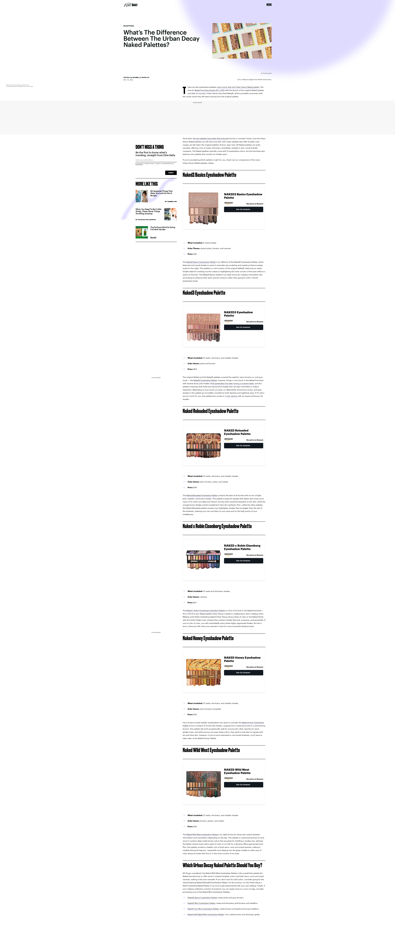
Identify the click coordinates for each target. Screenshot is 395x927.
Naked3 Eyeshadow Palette (205, 380)
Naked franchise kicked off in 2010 (209, 90)
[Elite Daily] (130, 4)
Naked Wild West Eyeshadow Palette (202, 834)
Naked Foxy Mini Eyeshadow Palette (203, 909)
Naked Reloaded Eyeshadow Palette (201, 495)
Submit (171, 172)
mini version (231, 396)
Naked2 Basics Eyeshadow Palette (201, 262)
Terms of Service (167, 163)
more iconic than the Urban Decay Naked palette (238, 87)
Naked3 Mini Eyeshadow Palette (201, 903)
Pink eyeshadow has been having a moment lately (232, 383)
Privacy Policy (139, 164)
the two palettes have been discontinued (210, 138)
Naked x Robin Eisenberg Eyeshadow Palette (205, 610)
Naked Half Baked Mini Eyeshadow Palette (206, 914)
